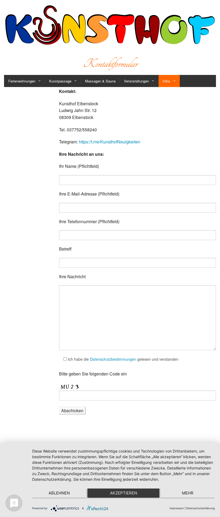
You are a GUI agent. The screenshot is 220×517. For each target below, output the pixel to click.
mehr (187, 493)
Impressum (177, 508)
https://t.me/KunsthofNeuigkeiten (109, 142)
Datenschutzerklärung (200, 508)
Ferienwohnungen (21, 81)
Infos (166, 81)
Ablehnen (59, 493)
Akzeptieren (123, 493)
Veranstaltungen (136, 81)
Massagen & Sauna (100, 81)
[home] (22, 61)
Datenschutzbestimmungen (113, 359)
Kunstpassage (60, 81)
